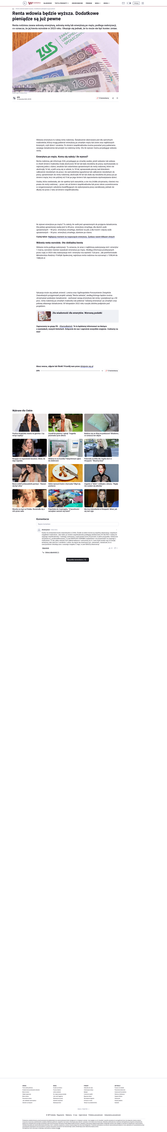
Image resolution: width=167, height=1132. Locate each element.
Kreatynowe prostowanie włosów (31, 1090)
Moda (97, 3)
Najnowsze (48, 3)
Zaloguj (136, 3)
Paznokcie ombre (27, 1098)
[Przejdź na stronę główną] (25, 5)
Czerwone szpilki (88, 1094)
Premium (89, 3)
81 (112, 548)
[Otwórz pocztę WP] (123, 3)
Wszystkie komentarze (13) (76, 560)
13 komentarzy (104, 98)
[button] (128, 3)
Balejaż (86, 1092)
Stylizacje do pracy (58, 1098)
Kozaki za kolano (57, 1087)
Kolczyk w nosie (88, 1100)
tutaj (59, 1128)
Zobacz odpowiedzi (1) (52, 552)
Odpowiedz (45, 548)
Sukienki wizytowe (58, 1100)
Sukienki (117, 1102)
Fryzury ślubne (57, 1090)
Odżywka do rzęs (88, 1087)
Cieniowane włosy (88, 1090)
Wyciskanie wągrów (89, 1098)
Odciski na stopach (27, 1102)
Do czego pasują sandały (59, 1094)
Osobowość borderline (120, 1092)
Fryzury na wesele (119, 1087)
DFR (18, 97)
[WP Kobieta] (36, 3)
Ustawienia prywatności (112, 1115)
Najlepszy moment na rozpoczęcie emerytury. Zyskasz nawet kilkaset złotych (81, 237)
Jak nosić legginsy (58, 1096)
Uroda (106, 3)
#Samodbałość (66, 326)
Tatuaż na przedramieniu (90, 1102)
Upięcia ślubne (118, 1096)
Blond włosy (25, 1096)
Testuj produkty (61, 3)
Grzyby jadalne (118, 1100)
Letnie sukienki (57, 1092)
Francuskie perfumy (27, 1087)
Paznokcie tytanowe (120, 1090)
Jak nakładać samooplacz (29, 1100)
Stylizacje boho (57, 1102)
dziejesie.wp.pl (86, 366)
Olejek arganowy (26, 1094)
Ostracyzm (117, 1098)
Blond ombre (25, 1092)
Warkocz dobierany (120, 1094)
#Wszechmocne (77, 3)
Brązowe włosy (88, 1096)
